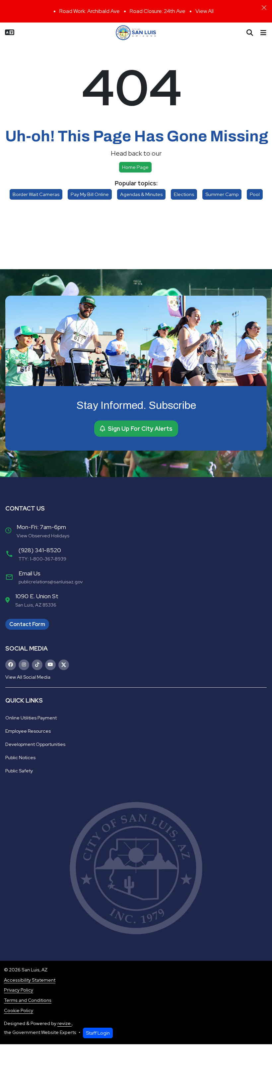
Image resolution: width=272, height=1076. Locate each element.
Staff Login (98, 1033)
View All (204, 11)
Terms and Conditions (27, 1000)
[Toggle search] (249, 32)
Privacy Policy (18, 990)
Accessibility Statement (29, 980)
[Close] (264, 7)
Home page (135, 167)
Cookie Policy (18, 1010)
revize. (64, 1023)
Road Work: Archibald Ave (89, 11)
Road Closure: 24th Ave (157, 11)
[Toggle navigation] (263, 32)
